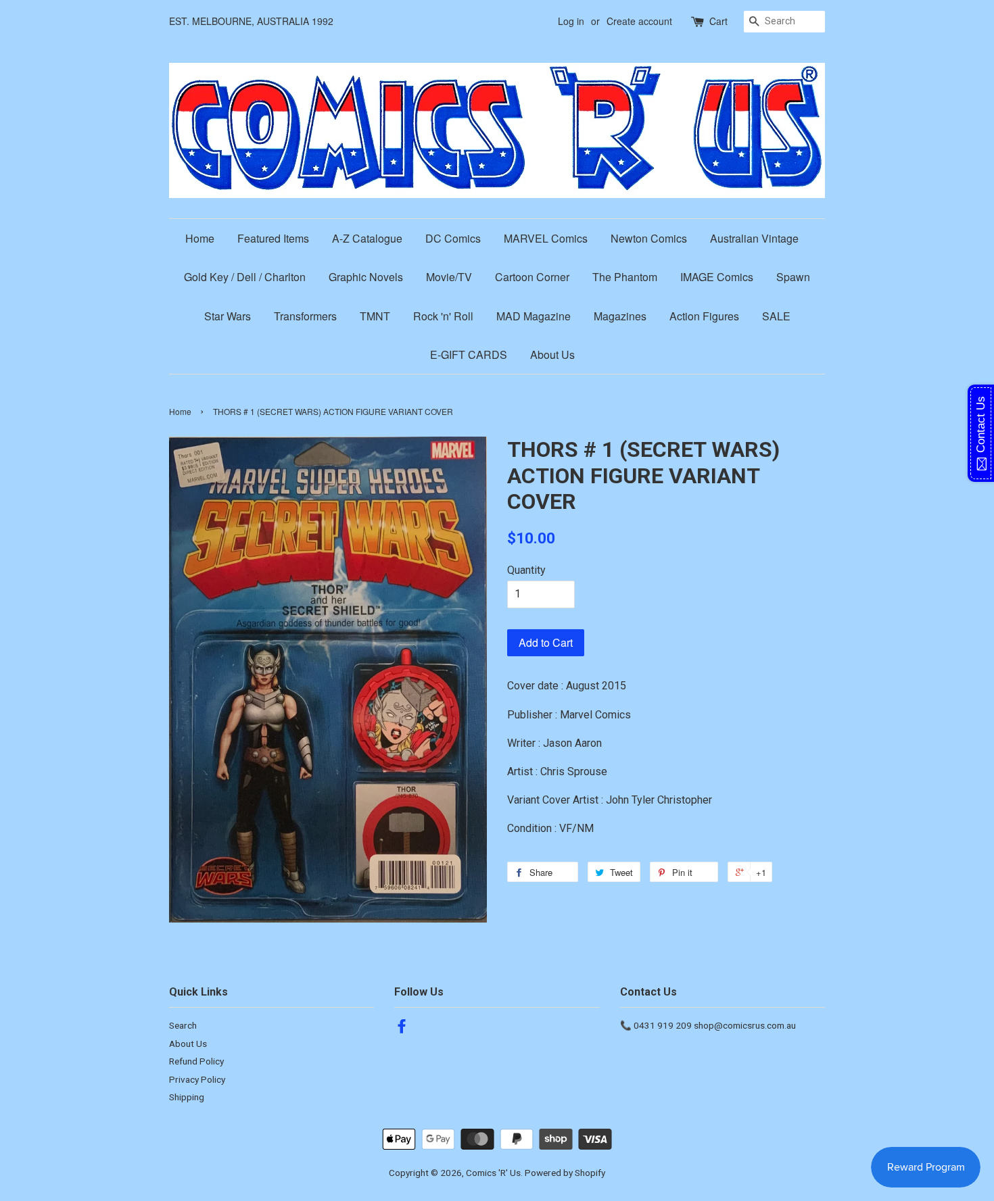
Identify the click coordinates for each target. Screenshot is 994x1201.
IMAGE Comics (716, 277)
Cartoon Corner (532, 277)
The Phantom (624, 277)
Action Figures (704, 316)
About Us (552, 354)
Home (199, 238)
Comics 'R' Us (493, 1172)
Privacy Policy (197, 1079)
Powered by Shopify (565, 1172)
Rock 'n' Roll (443, 316)
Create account (639, 21)
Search (183, 1025)
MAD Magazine (533, 316)
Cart (718, 21)
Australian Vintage (754, 238)
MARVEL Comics (546, 238)
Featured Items (273, 238)
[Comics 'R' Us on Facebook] (401, 1028)
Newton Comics (649, 238)
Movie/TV (449, 277)
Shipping (186, 1097)
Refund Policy (196, 1061)
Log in (571, 21)
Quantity (526, 570)
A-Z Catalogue (367, 238)
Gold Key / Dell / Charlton (245, 277)
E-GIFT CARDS (468, 354)
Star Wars (227, 316)
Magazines (620, 316)
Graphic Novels (366, 277)
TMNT (375, 316)
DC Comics (453, 238)
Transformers (305, 316)
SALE (776, 316)
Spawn (793, 277)
